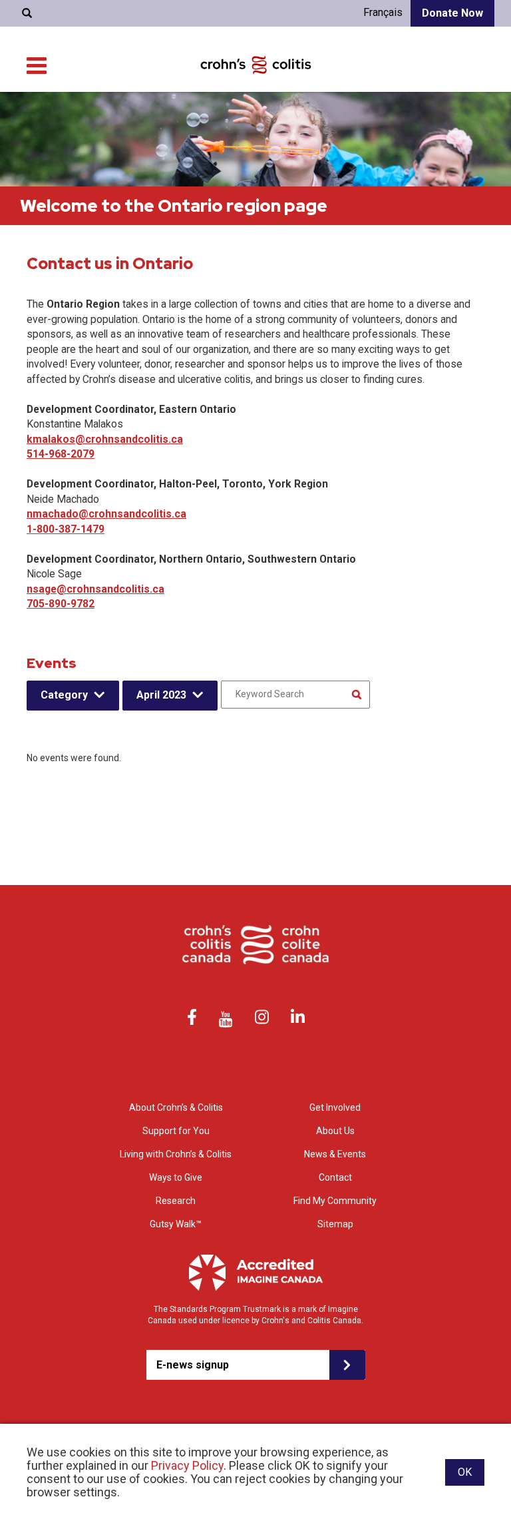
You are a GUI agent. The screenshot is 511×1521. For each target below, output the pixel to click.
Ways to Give (175, 1177)
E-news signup (192, 1365)
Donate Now (452, 13)
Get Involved (335, 1107)
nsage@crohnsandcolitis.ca (95, 589)
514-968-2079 (60, 454)
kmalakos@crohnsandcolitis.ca (105, 439)
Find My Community (335, 1200)
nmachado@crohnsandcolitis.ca (106, 513)
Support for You (176, 1130)
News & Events (335, 1154)
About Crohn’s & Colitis (176, 1107)
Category (64, 695)
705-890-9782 (60, 603)
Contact (335, 1177)
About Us (335, 1130)
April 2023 (161, 695)
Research (176, 1200)
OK (465, 1472)
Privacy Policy (187, 1465)
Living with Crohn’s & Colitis (176, 1154)
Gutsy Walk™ (176, 1224)
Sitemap (335, 1224)
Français (383, 12)
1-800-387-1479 (65, 529)
